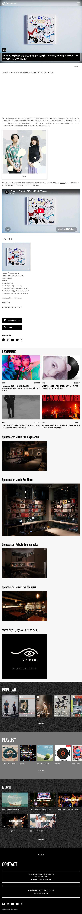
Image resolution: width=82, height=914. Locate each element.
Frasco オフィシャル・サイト (12, 307)
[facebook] (12, 341)
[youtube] (17, 341)
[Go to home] (9, 3)
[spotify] (3, 341)
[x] (8, 341)
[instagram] (21, 341)
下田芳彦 (62, 183)
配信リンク (6, 302)
